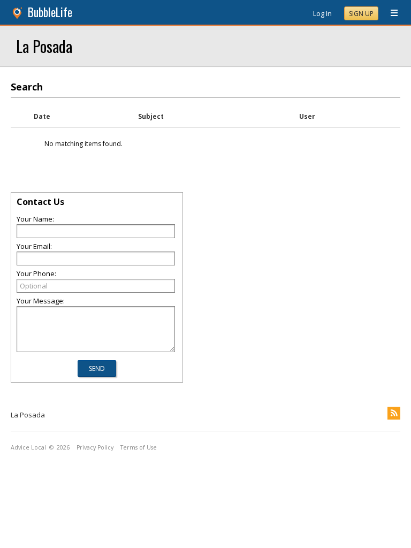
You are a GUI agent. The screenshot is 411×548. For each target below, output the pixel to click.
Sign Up (361, 13)
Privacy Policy (95, 447)
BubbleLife (50, 12)
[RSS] (393, 413)
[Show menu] (390, 13)
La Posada (44, 45)
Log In (322, 13)
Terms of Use (138, 447)
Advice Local (28, 447)
